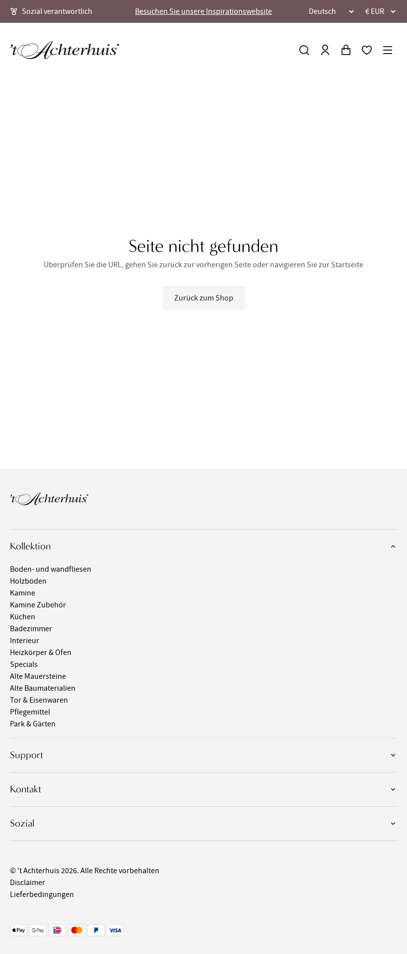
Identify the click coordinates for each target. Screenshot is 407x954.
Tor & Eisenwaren (39, 700)
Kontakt (25, 789)
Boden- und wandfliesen (50, 569)
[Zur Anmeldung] (325, 50)
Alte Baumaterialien (42, 688)
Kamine (22, 593)
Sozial (22, 823)
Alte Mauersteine (38, 676)
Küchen (22, 617)
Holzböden (28, 581)
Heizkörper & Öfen (40, 652)
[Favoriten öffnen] (366, 50)
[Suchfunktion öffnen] (304, 50)
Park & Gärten (33, 724)
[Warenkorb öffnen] (346, 50)
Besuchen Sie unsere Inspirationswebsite (203, 11)
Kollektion (30, 546)
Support (26, 755)
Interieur (24, 641)
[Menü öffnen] (387, 50)
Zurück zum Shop (203, 298)
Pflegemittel (30, 712)
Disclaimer (27, 883)
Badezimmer (31, 629)
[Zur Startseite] (64, 50)
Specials (24, 664)
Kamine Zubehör (38, 605)
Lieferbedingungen (42, 894)
